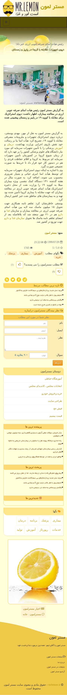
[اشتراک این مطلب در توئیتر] (12, 279)
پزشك (11, 253)
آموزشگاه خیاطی (53, 378)
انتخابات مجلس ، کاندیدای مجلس (45, 386)
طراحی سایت (55, 401)
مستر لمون (52, 6)
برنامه (33, 520)
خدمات (56, 529)
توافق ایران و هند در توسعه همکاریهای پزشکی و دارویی (40, 457)
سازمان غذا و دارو (14, 218)
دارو (60, 214)
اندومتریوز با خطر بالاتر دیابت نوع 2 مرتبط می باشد (43, 295)
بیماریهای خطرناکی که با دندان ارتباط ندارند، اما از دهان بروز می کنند (36, 473)
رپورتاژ (44, 529)
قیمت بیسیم (56, 415)
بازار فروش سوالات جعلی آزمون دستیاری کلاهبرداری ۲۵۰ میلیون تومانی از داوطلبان (34, 434)
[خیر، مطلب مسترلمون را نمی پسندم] (59, 271)
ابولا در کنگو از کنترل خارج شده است (48, 305)
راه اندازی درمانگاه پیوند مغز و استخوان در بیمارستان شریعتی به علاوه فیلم (35, 442)
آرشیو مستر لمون (58, 671)
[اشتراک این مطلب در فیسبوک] (18, 279)
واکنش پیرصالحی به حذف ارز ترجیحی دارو (46, 300)
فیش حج (57, 408)
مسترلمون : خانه (32, 614)
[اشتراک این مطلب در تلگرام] (24, 279)
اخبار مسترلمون (32, 608)
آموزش (59, 148)
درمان (10, 144)
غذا (8, 210)
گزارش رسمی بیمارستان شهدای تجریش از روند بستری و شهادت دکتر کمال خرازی (35, 450)
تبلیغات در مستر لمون (56, 667)
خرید (58, 257)
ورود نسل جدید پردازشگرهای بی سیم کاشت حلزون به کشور (39, 290)
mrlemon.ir (54, 684)
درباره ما (61, 662)
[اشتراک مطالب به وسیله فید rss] (6, 279)
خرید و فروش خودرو (52, 393)
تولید (19, 529)
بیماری (24, 253)
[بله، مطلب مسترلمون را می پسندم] (19, 264)
